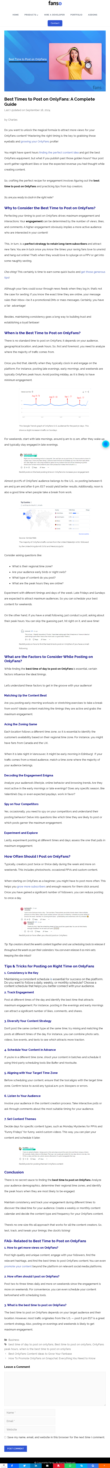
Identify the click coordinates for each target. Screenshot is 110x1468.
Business (13, 1339)
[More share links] (104, 1465)
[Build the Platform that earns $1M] (105, 444)
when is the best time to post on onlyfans (45, 1349)
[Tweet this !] (24, 1465)
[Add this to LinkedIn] (36, 1465)
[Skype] (81, 1465)
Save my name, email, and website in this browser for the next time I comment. (56, 1437)
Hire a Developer (54, 15)
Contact (55, 23)
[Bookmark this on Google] (93, 1465)
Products (30, 15)
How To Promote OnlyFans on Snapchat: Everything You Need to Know (52, 1358)
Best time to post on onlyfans (73, 1344)
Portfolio (76, 15)
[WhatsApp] (70, 1465)
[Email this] (47, 1465)
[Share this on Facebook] (13, 1465)
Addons (92, 15)
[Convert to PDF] (58, 1465)
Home (16, 15)
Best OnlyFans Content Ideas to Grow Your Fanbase (40, 1353)
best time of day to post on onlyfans (30, 1344)
